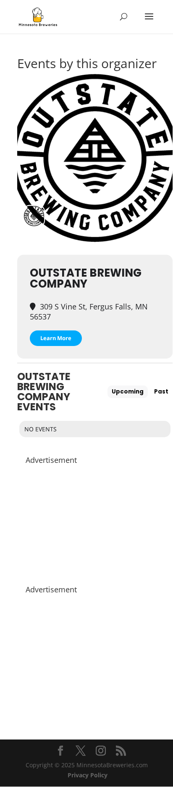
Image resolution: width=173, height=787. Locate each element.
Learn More (55, 338)
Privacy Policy (87, 775)
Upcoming (128, 392)
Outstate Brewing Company (86, 278)
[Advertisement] (95, 520)
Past (161, 392)
